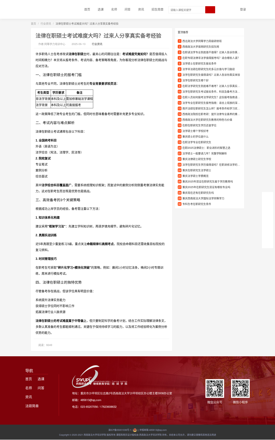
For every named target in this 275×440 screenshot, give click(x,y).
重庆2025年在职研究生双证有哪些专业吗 (206, 187)
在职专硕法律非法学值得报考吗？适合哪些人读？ (211, 58)
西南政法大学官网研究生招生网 (200, 46)
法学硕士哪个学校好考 (195, 131)
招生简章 (158, 9)
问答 (128, 9)
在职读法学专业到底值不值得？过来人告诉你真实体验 (213, 52)
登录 (243, 9)
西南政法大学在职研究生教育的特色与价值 (207, 119)
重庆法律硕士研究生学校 (196, 159)
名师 (114, 9)
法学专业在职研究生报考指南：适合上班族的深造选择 (213, 103)
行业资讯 (46, 23)
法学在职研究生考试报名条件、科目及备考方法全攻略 (213, 91)
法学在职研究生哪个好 (195, 80)
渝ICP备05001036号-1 (119, 429)
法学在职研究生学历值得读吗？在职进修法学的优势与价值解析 (219, 164)
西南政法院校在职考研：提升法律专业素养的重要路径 (213, 114)
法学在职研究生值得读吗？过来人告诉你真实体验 (211, 74)
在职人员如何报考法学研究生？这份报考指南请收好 (212, 97)
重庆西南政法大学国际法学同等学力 (203, 198)
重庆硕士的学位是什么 (195, 136)
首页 (87, 9)
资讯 (141, 9)
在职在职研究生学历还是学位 (199, 125)
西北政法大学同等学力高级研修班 (202, 41)
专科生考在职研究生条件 (196, 204)
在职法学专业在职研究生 (196, 142)
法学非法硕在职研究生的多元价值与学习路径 (208, 69)
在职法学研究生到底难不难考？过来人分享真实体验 (212, 86)
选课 (101, 9)
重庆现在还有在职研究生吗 (198, 192)
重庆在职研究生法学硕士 (196, 170)
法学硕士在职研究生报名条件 (199, 63)
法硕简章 (32, 405)
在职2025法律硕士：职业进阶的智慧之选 (206, 147)
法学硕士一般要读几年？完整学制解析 (204, 153)
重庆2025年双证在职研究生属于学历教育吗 (207, 181)
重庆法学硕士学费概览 (195, 176)
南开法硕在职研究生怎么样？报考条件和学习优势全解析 (215, 108)
